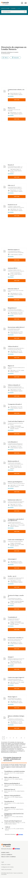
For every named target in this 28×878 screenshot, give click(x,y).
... (21, 737)
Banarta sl (11, 165)
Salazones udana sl (13, 288)
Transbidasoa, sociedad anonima (14, 771)
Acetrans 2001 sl (12, 268)
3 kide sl (7, 827)
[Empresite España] (5, 3)
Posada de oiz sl (12, 204)
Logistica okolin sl (10, 807)
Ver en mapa (11, 96)
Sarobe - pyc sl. (12, 576)
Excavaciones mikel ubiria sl (16, 327)
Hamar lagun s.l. (12, 696)
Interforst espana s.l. (14, 249)
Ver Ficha (16, 99)
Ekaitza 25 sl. (11, 108)
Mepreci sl (11, 365)
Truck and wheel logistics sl (16, 421)
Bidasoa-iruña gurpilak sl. (12, 795)
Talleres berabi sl (13, 346)
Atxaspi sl (10, 657)
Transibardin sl (9, 801)
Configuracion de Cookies (7, 867)
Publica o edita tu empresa (8, 856)
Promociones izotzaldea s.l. (16, 637)
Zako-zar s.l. (11, 185)
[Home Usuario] (22, 3)
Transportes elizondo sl (15, 404)
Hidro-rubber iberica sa (11, 777)
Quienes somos (5, 852)
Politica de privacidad (6, 869)
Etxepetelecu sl (12, 308)
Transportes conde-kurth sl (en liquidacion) (16, 520)
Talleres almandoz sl (14, 385)
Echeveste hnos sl (9, 789)
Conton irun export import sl (16, 677)
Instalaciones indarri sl (14, 500)
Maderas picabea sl (13, 461)
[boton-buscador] (25, 11)
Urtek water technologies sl (16, 539)
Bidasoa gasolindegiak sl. (15, 481)
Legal (2, 862)
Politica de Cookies (5, 864)
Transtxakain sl (12, 617)
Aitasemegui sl (12, 559)
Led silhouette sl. (13, 442)
